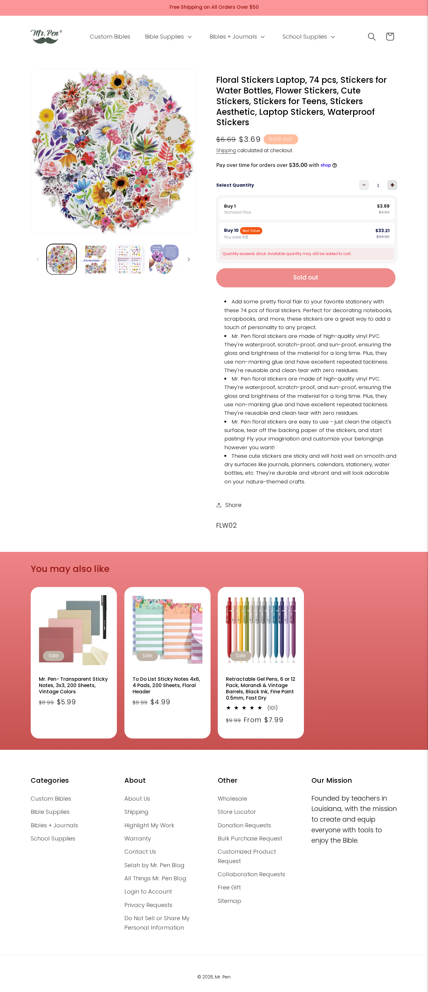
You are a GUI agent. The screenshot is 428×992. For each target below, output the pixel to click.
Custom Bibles (51, 799)
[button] (167, 36)
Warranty (137, 838)
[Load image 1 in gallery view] (62, 259)
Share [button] (233, 505)
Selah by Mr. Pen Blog (154, 865)
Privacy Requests (148, 905)
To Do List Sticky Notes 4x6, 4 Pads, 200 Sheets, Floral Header (166, 685)
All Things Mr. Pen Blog (155, 878)
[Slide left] (37, 259)
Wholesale (232, 799)
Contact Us (140, 852)
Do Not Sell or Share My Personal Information (157, 922)
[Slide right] (189, 259)
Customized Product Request (247, 856)
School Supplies (53, 838)
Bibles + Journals (54, 825)
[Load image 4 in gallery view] (164, 259)
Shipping (226, 150)
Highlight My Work (149, 825)
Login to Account (148, 891)
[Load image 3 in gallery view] (130, 259)
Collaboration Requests (251, 874)
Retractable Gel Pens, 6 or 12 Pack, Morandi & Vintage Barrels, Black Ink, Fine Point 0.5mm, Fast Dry (260, 688)
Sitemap (229, 901)
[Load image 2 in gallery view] (96, 259)
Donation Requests (244, 825)
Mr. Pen (223, 977)
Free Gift (229, 887)
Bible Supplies (50, 812)
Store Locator (237, 812)
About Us (137, 799)
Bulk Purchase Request (250, 838)
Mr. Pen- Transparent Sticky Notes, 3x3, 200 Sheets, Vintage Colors (73, 685)
